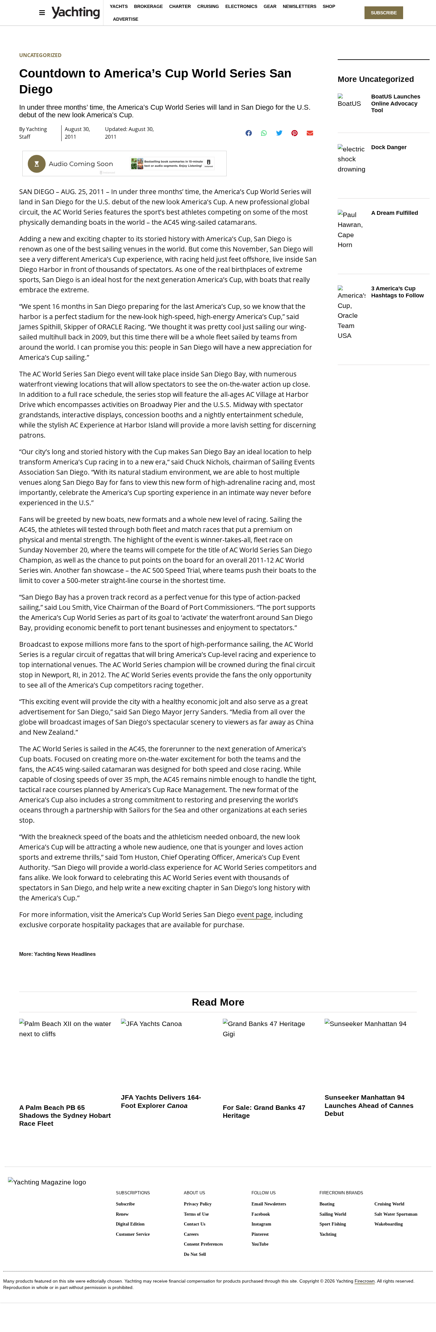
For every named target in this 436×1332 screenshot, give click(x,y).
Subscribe (125, 1204)
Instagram (261, 1224)
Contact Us (194, 1224)
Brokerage (148, 6)
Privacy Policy (198, 1204)
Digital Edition (130, 1224)
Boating (327, 1204)
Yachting (327, 1234)
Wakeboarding (388, 1224)
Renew (122, 1214)
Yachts (119, 6)
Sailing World (332, 1214)
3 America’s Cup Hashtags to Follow (397, 292)
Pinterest (260, 1234)
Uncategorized (40, 55)
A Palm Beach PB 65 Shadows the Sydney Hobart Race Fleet (65, 1115)
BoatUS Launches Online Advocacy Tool (395, 103)
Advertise (125, 19)
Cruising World (389, 1204)
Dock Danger (389, 147)
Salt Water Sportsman (395, 1214)
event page (254, 914)
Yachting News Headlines (65, 954)
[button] (249, 133)
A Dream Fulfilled (394, 213)
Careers (191, 1234)
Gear (270, 6)
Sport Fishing (332, 1224)
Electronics (241, 6)
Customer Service (133, 1234)
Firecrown (365, 1281)
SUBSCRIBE (384, 12)
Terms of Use (196, 1214)
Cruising (208, 6)
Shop (329, 6)
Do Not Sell (195, 1254)
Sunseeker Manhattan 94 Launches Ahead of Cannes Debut (369, 1105)
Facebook (261, 1214)
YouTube (260, 1244)
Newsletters (299, 6)
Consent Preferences (203, 1244)
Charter (180, 6)
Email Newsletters (269, 1204)
